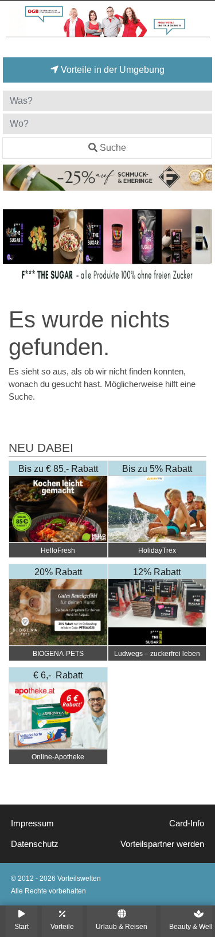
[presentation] (13, 251)
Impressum (32, 823)
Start (21, 926)
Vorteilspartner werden (162, 844)
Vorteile (62, 926)
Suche (113, 148)
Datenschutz (34, 844)
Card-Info (186, 823)
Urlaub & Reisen (121, 926)
